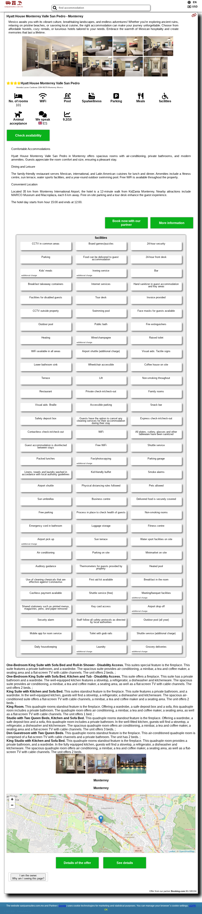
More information (171, 223)
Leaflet (172, 851)
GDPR (192, 905)
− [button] (12, 805)
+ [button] (12, 799)
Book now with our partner (126, 222)
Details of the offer (77, 863)
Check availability (28, 135)
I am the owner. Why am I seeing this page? (28, 877)
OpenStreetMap (186, 851)
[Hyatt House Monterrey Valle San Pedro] (52, 56)
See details (125, 863)
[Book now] (194, 15)
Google (62, 905)
